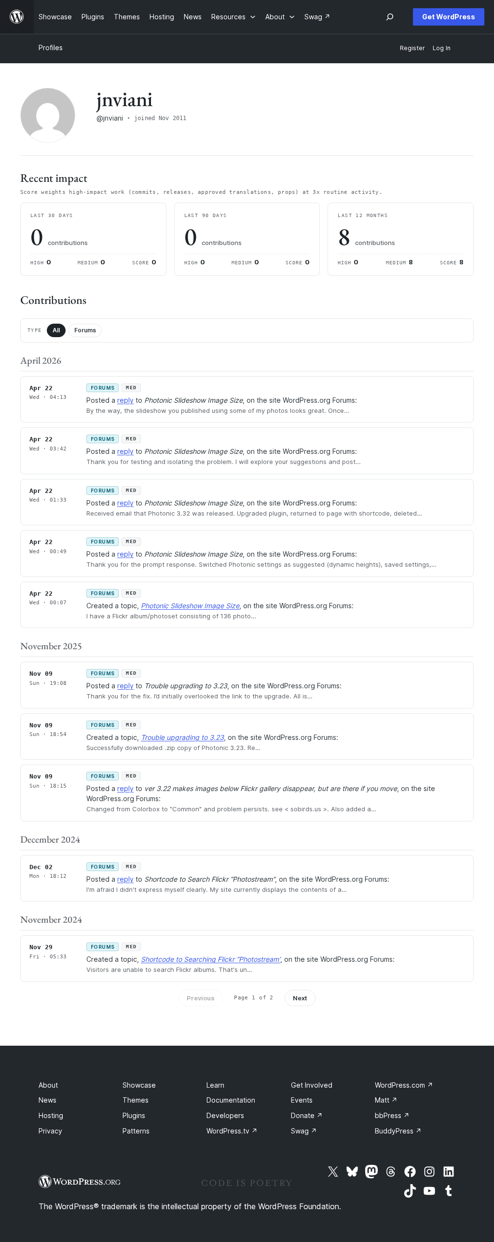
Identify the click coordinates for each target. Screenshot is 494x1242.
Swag (304, 1131)
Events (302, 1100)
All (56, 330)
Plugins (134, 1115)
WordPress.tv (232, 1131)
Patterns (136, 1131)
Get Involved (311, 1085)
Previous (201, 998)
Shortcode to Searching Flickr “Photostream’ (210, 959)
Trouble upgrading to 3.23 (182, 737)
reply (125, 400)
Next (300, 998)
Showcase (139, 1085)
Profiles (51, 47)
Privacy (50, 1131)
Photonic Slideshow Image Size (190, 605)
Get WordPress (448, 17)
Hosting (51, 1115)
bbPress (392, 1115)
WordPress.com (404, 1085)
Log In (442, 48)
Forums (85, 330)
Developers (225, 1115)
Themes (136, 1100)
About (48, 1085)
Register (412, 48)
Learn (215, 1085)
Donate (307, 1115)
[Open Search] (389, 17)
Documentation (230, 1100)
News (47, 1100)
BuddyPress (398, 1131)
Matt (386, 1100)
